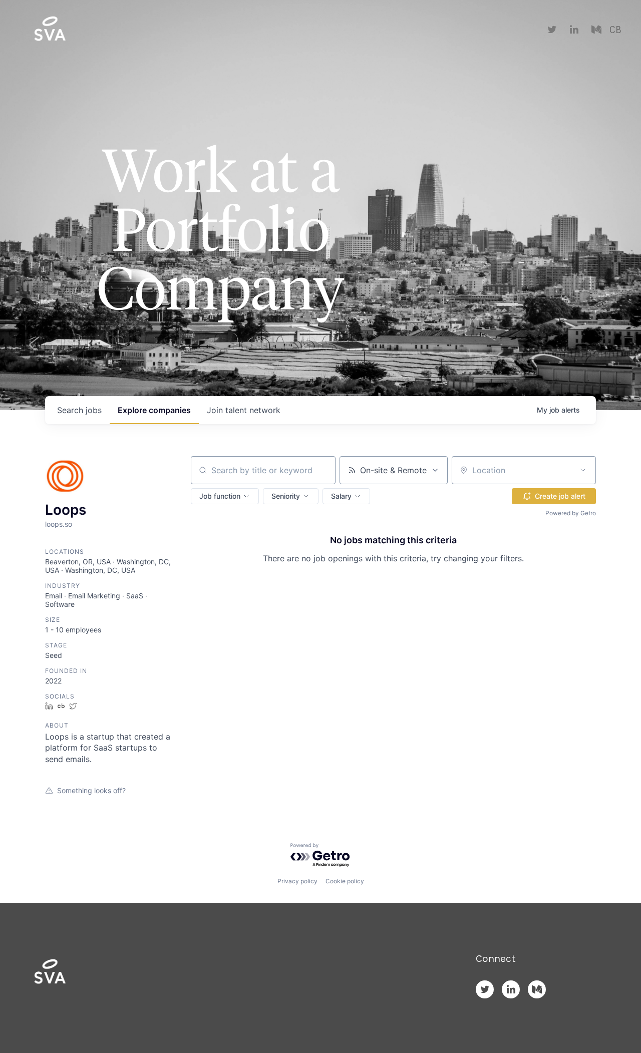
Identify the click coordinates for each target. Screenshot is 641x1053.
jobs (79, 410)
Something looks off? (91, 790)
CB (615, 30)
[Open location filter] (583, 470)
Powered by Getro (570, 513)
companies (154, 410)
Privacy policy (297, 881)
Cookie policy (345, 881)
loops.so (58, 524)
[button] (225, 496)
